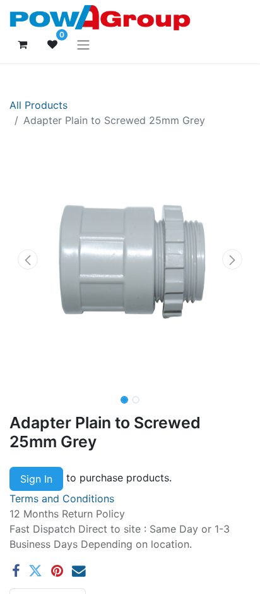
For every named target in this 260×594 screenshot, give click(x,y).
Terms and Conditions (61, 498)
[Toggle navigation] (83, 44)
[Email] (79, 571)
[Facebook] (16, 571)
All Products (38, 105)
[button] (27, 259)
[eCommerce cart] (22, 44)
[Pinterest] (57, 571)
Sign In (36, 479)
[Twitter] (35, 571)
